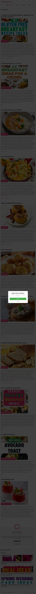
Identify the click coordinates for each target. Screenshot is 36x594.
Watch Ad (18, 298)
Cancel (18, 301)
